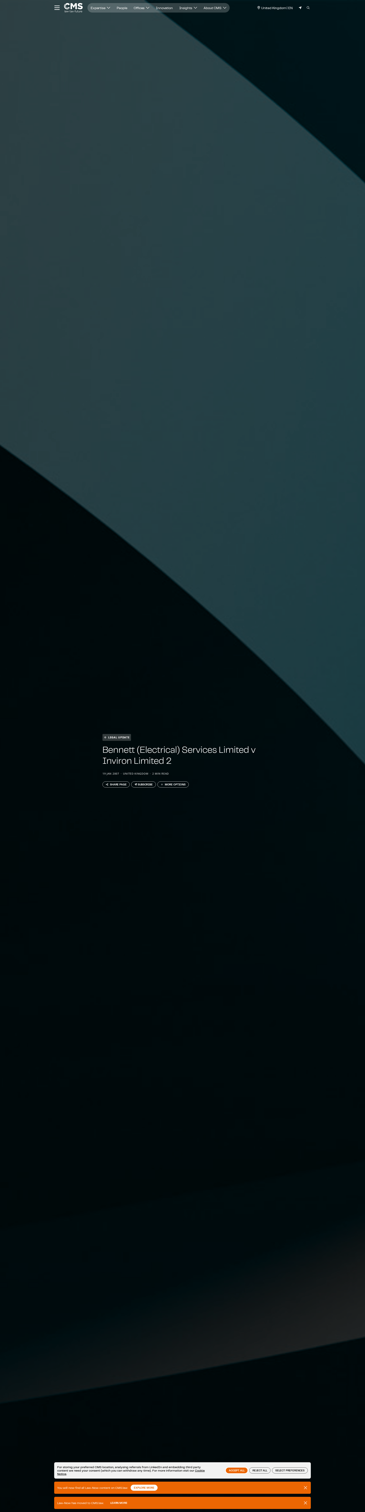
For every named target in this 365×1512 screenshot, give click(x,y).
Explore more (144, 1487)
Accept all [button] (236, 1470)
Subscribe (145, 784)
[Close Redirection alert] (305, 1503)
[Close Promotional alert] (305, 1487)
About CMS (213, 8)
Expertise (98, 8)
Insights (186, 8)
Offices (139, 8)
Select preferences (290, 1470)
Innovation (164, 8)
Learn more (118, 1503)
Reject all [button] (259, 1470)
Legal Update (118, 737)
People (122, 8)
